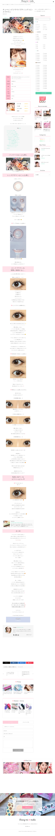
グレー (45, 24)
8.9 (44, 48)
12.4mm (45, 70)
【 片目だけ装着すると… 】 (14, 142)
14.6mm (45, 88)
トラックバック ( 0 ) (26, 722)
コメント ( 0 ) (10, 722)
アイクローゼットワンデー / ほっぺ (17, 522)
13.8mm (38, 53)
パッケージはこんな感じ (11, 130)
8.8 (37, 48)
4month (45, 38)
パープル (38, 26)
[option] (11, 768)
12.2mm (45, 68)
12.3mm (38, 70)
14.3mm (38, 56)
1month (45, 34)
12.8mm (45, 73)
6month (38, 39)
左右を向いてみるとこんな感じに (13, 137)
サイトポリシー (35, 831)
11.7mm (45, 65)
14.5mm (38, 58)
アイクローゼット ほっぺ (12, 146)
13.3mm (38, 78)
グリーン (38, 24)
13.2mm (45, 76)
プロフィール (28, 634)
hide (19, 128)
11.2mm (38, 65)
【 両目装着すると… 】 (13, 143)
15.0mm (45, 60)
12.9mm (38, 75)
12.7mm (38, 73)
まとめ (8, 148)
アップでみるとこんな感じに (13, 133)
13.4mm (45, 78)
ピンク (45, 26)
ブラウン (38, 27)
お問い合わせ (27, 807)
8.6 (37, 46)
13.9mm (38, 83)
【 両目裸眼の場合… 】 (13, 140)
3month (38, 38)
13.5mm (38, 80)
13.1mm (38, 76)
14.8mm (38, 60)
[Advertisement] (18, 650)
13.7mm (38, 81)
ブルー (38, 29)
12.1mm (38, 68)
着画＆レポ (43, 139)
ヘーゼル (45, 29)
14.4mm (45, 56)
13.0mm (45, 75)
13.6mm (45, 80)
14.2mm (45, 55)
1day (37, 34)
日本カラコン (43, 138)
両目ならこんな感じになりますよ (13, 139)
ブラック (45, 27)
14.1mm (38, 55)
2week (45, 36)
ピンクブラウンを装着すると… (13, 136)
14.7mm (45, 58)
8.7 (44, 46)
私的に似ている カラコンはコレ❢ (12, 145)
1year (38, 36)
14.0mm (45, 53)
